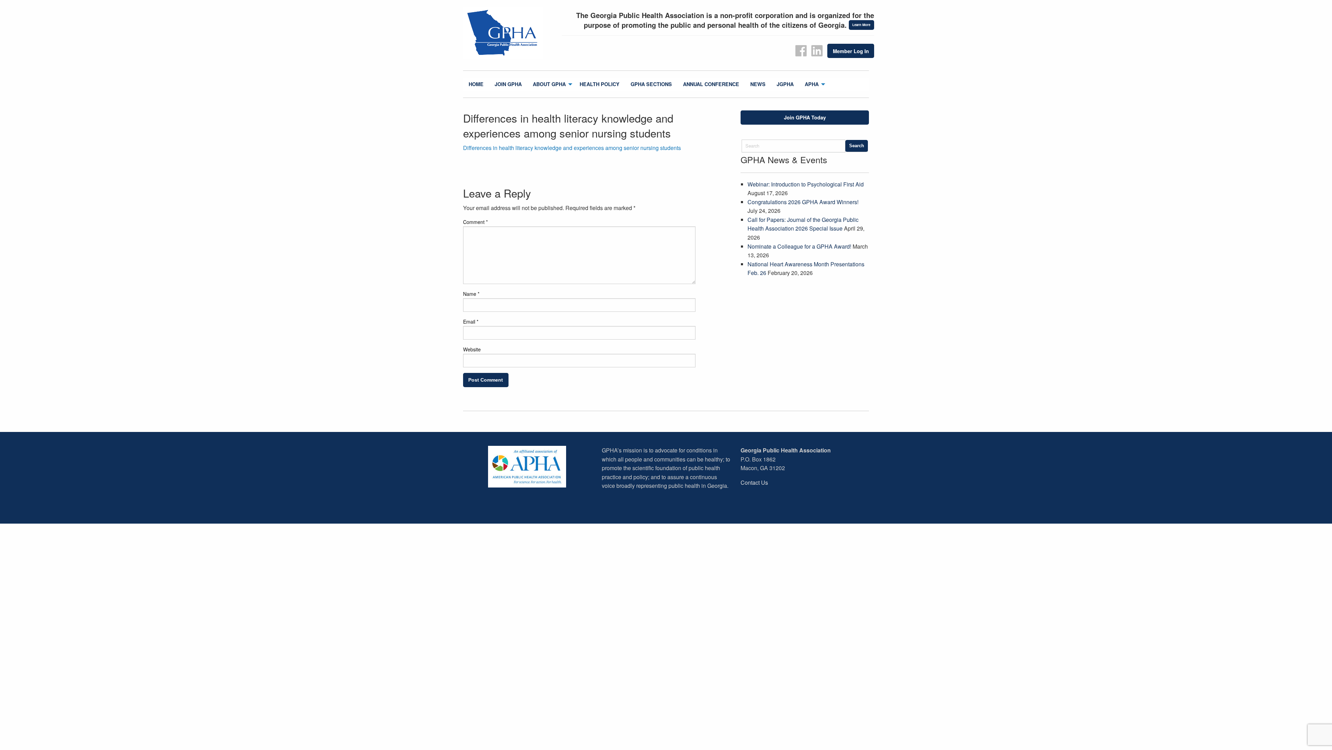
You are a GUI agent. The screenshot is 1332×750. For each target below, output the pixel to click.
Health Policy (600, 84)
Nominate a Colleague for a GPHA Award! (799, 246)
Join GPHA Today (805, 117)
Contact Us (754, 482)
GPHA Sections (651, 84)
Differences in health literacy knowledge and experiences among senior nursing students (572, 148)
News (758, 84)
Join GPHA (508, 84)
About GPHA (549, 84)
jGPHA (785, 84)
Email (470, 321)
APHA (812, 84)
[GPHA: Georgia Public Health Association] (510, 33)
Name (471, 293)
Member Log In (851, 51)
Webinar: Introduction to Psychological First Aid (806, 184)
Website (472, 349)
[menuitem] (476, 84)
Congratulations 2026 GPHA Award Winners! (803, 202)
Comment (475, 221)
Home (476, 84)
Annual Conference (711, 84)
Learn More (861, 24)
